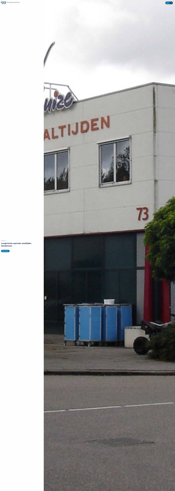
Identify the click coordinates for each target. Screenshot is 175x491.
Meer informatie (5, 251)
